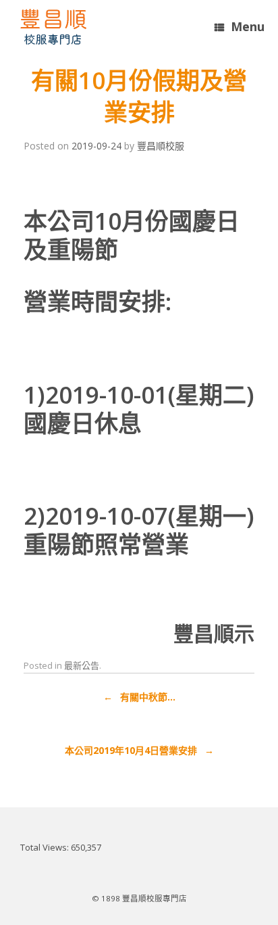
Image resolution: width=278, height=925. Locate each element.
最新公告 (81, 665)
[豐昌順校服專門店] (53, 27)
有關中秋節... (139, 696)
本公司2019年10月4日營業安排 (139, 750)
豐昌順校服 (160, 145)
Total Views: (45, 847)
